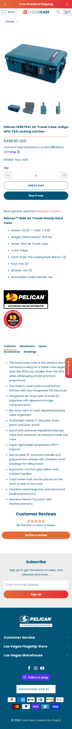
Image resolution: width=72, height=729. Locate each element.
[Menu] (2, 12)
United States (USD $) (33, 689)
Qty (6, 168)
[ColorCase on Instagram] (36, 668)
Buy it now (36, 195)
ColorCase (28, 720)
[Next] (67, 4)
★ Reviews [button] (69, 368)
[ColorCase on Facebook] (29, 668)
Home (10, 21)
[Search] (58, 12)
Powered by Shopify (48, 720)
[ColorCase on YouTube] (42, 668)
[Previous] (5, 4)
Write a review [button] (36, 535)
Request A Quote (49, 211)
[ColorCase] (36, 12)
